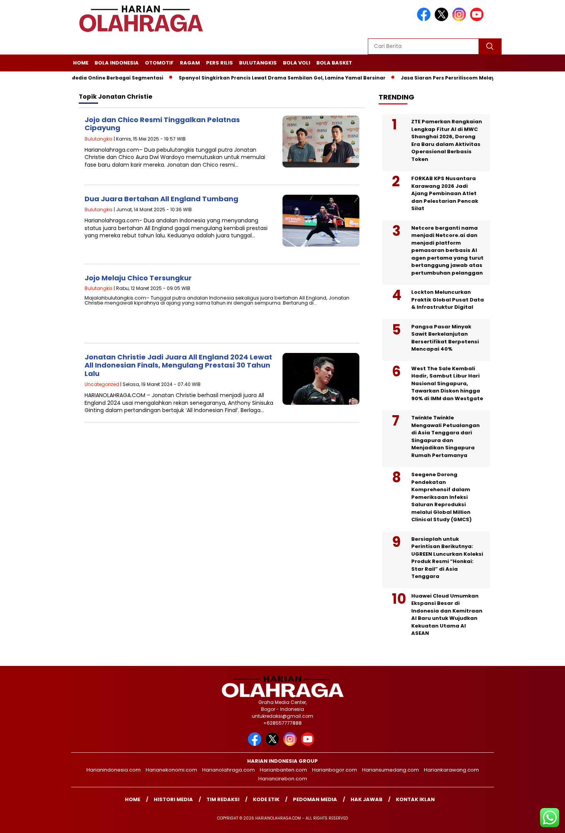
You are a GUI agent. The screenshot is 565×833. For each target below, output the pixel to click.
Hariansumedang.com (390, 769)
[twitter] (443, 19)
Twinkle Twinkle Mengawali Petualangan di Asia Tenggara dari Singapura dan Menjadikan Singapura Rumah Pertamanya (445, 436)
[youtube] (478, 19)
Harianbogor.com (334, 769)
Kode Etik (266, 799)
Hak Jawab (366, 799)
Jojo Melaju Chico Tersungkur (138, 278)
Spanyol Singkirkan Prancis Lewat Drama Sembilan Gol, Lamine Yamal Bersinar (263, 78)
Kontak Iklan (415, 799)
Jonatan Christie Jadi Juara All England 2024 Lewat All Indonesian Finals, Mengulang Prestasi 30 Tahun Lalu (178, 365)
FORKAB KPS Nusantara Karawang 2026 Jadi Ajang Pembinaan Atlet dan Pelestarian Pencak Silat (444, 193)
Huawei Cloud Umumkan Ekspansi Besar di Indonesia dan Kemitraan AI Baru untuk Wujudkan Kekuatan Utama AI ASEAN (446, 614)
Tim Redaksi (222, 799)
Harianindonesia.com (113, 769)
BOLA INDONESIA (117, 62)
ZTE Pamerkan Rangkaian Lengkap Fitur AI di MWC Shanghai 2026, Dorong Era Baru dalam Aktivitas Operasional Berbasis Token (446, 140)
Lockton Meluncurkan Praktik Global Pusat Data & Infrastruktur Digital (447, 299)
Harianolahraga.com (228, 769)
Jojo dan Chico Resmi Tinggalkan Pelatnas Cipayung (162, 124)
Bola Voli (296, 62)
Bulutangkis (258, 62)
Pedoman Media (315, 799)
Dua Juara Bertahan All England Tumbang (161, 199)
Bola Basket (334, 62)
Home (80, 62)
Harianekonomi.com (171, 769)
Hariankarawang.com (451, 769)
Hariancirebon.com (282, 778)
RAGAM (190, 62)
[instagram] (460, 19)
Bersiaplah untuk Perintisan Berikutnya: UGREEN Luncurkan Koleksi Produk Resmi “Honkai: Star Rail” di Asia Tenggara (447, 557)
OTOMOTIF (159, 62)
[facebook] (425, 19)
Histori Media (173, 799)
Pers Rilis (219, 62)
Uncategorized (102, 384)
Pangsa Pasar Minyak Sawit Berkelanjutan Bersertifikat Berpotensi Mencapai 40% (445, 338)
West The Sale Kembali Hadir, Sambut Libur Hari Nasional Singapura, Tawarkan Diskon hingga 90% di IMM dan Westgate (447, 383)
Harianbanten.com (283, 769)
